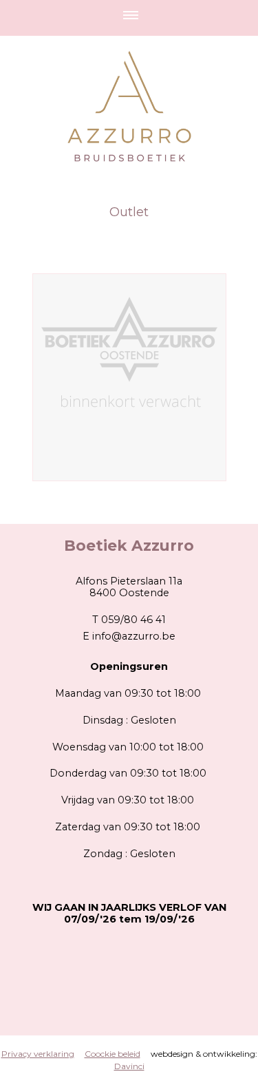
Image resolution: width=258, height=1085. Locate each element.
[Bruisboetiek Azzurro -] (129, 377)
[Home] (129, 88)
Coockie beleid (112, 1054)
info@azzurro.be (133, 636)
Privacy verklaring (37, 1054)
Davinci (129, 1066)
